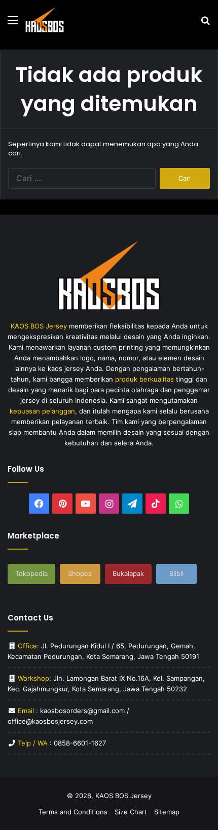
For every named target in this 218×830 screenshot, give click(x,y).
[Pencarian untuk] (205, 23)
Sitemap (166, 812)
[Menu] (13, 23)
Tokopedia (31, 573)
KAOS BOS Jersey (123, 796)
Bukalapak (128, 573)
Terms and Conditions (73, 812)
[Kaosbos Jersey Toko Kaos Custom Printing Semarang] (44, 19)
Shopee (80, 573)
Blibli (176, 573)
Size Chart (131, 812)
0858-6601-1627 (80, 743)
